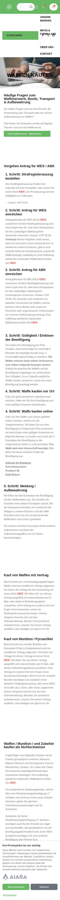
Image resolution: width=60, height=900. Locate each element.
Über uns (46, 47)
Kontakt (46, 53)
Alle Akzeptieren (16, 887)
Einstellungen (9, 895)
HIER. (22, 191)
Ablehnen (44, 887)
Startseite (29, 69)
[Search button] (31, 7)
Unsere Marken (45, 19)
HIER (43, 219)
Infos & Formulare (48, 32)
